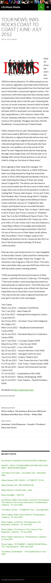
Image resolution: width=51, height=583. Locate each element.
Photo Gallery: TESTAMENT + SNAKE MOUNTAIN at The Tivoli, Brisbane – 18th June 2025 (24, 545)
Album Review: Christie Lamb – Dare (16, 490)
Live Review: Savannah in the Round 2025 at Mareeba (24, 460)
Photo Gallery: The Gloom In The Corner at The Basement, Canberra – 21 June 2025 (21, 530)
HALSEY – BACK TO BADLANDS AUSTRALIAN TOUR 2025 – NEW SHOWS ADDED (24, 466)
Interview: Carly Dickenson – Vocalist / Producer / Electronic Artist (23, 424)
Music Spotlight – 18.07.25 (12, 495)
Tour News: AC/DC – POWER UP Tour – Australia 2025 (25, 510)
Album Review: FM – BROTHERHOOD (17, 485)
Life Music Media (10, 7)
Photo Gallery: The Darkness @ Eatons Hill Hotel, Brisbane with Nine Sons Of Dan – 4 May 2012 (23, 411)
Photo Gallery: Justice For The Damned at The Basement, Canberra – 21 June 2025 (21, 523)
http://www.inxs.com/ (23, 389)
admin (14, 39)
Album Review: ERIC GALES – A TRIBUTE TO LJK (22, 480)
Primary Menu (47, 7)
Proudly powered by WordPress (12, 580)
